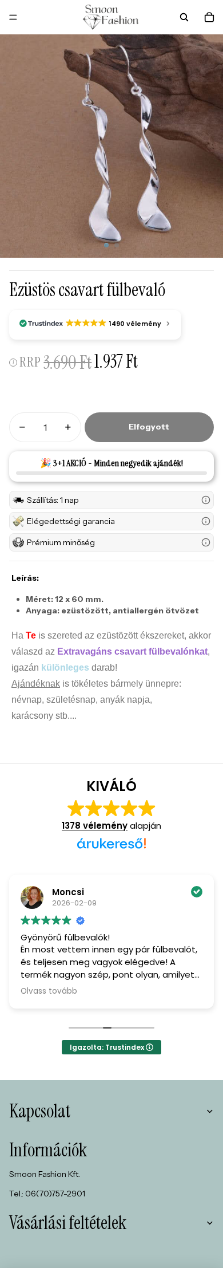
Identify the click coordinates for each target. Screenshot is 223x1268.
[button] (111, 500)
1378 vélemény (95, 826)
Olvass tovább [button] (49, 991)
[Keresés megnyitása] (184, 17)
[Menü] (13, 17)
